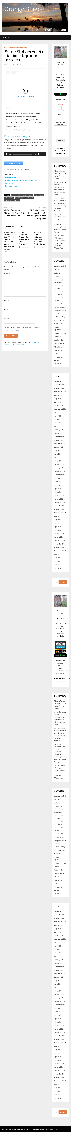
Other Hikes (58, 324)
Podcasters (58, 336)
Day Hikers (58, 276)
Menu (7, 38)
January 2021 (59, 468)
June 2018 (57, 561)
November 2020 (59, 475)
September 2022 (60, 409)
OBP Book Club (59, 320)
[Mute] (38, 154)
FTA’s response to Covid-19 (14, 177)
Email (6, 309)
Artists (56, 269)
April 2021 (57, 457)
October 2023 (59, 388)
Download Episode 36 (13, 163)
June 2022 (57, 419)
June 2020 (57, 482)
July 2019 (57, 520)
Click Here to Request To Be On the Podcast (60, 150)
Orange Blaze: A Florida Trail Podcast (25, 1129)
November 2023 (59, 385)
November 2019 (59, 506)
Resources (60, 70)
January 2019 (59, 537)
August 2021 (58, 447)
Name (6, 301)
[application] (25, 154)
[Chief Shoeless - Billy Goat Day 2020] (17, 137)
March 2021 (58, 461)
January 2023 (59, 405)
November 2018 (59, 544)
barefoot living (28, 195)
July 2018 (57, 558)
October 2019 (59, 509)
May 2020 (57, 485)
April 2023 (57, 402)
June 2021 (57, 454)
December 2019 (59, 502)
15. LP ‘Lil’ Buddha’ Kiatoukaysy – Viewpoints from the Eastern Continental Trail (40, 238)
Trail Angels (58, 350)
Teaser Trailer (59, 343)
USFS (56, 354)
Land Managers (59, 307)
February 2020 (59, 495)
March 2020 (58, 492)
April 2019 (57, 527)
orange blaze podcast (12, 200)
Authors (57, 273)
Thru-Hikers (58, 347)
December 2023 (59, 381)
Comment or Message (60, 123)
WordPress (48, 1129)
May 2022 (57, 423)
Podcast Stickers (60, 333)
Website (7, 318)
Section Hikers (22, 47)
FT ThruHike (58, 304)
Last (63, 111)
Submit (60, 140)
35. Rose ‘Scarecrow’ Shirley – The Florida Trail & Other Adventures (24, 238)
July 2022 (57, 416)
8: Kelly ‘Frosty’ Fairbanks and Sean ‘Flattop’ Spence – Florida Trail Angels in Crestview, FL (9, 239)
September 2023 (60, 392)
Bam (56, 1129)
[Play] (7, 154)
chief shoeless (39, 195)
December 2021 (59, 433)
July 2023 (57, 399)
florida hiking (9, 197)
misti (8, 64)
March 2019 (58, 530)
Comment (8, 273)
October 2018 (59, 547)
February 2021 (59, 464)
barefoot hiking (16, 195)
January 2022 (59, 430)
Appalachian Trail (60, 266)
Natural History (59, 317)
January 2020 (59, 499)
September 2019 (60, 513)
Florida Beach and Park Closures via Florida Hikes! (22, 180)
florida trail (19, 197)
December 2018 (59, 540)
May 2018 (57, 565)
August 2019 (58, 516)
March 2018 (58, 568)
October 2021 (59, 440)
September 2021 (60, 443)
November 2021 (59, 437)
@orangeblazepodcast (62, 678)
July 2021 (57, 450)
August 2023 (58, 395)
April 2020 (57, 488)
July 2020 (57, 478)
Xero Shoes (9, 183)
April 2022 (57, 426)
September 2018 (60, 551)
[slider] (42, 154)
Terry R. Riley (20, 130)
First (58, 111)
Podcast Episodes (10, 47)
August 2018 (58, 554)
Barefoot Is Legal (11, 186)
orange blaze (29, 197)
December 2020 (59, 471)
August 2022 (58, 412)
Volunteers (58, 357)
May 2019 (57, 523)
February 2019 (59, 533)
